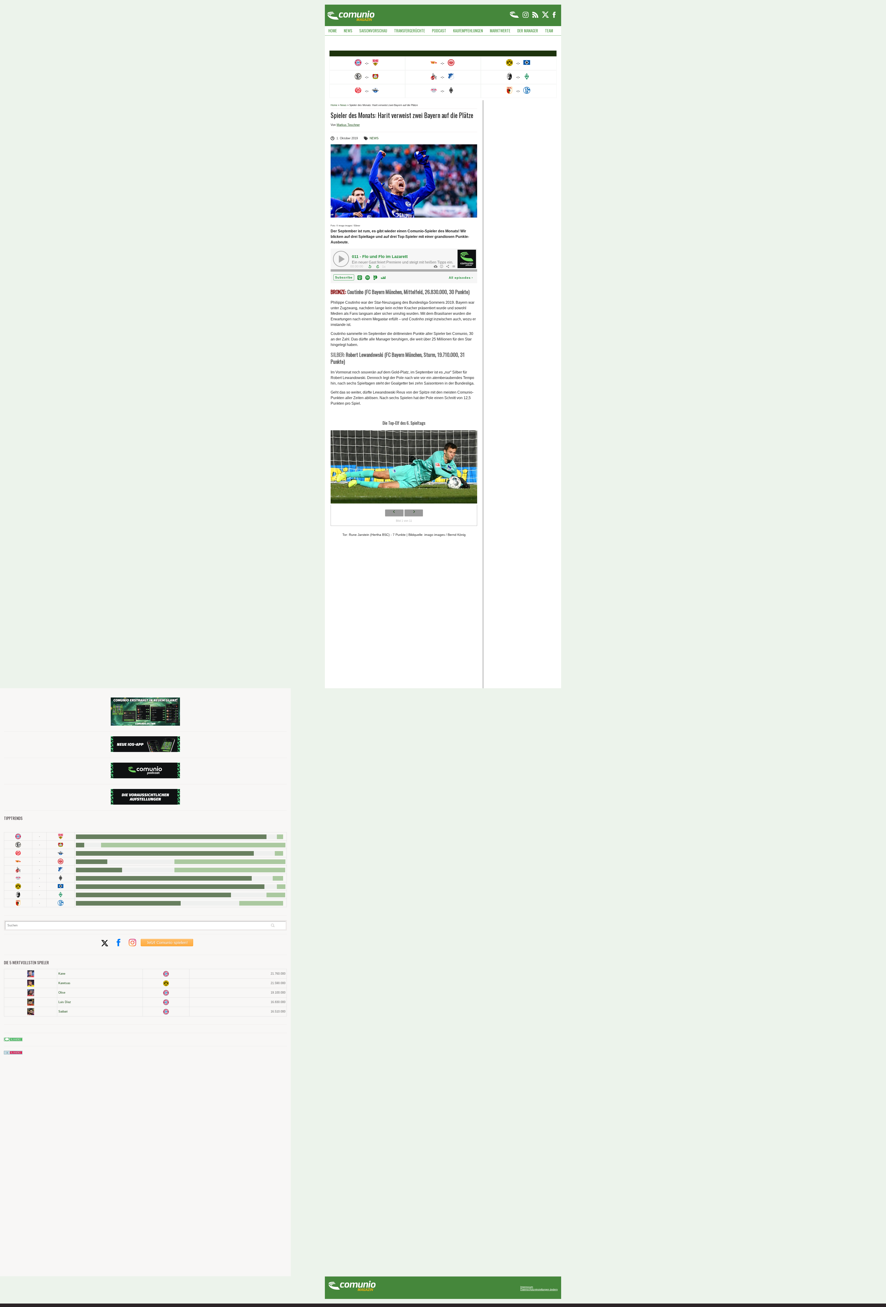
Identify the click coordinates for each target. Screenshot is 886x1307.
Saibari (63, 1011)
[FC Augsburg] (18, 903)
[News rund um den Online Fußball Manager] (350, 14)
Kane (61, 973)
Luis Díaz (64, 1002)
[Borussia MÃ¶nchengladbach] (60, 878)
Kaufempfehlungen (468, 30)
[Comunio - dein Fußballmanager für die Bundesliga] (515, 17)
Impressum (526, 1287)
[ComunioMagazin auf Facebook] (554, 17)
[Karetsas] (30, 983)
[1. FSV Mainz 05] (18, 853)
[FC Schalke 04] (60, 903)
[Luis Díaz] (30, 1002)
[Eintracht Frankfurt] (60, 861)
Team (549, 30)
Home (332, 30)
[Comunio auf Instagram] (526, 17)
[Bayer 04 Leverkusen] (60, 845)
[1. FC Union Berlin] (18, 861)
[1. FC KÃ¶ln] (18, 870)
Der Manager (527, 30)
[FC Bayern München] (166, 974)
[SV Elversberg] (18, 845)
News (348, 30)
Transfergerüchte (409, 30)
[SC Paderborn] (60, 853)
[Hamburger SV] (60, 886)
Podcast (439, 30)
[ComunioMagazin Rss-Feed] (535, 17)
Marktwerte (500, 30)
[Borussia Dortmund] (18, 886)
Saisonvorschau (373, 30)
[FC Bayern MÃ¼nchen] (18, 836)
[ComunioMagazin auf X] (546, 17)
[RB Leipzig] (18, 878)
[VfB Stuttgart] (60, 836)
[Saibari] (30, 1011)
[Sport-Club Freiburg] (18, 895)
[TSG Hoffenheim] (60, 870)
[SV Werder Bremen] (60, 895)
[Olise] (30, 992)
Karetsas (64, 983)
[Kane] (30, 973)
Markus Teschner (348, 125)
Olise (61, 992)
